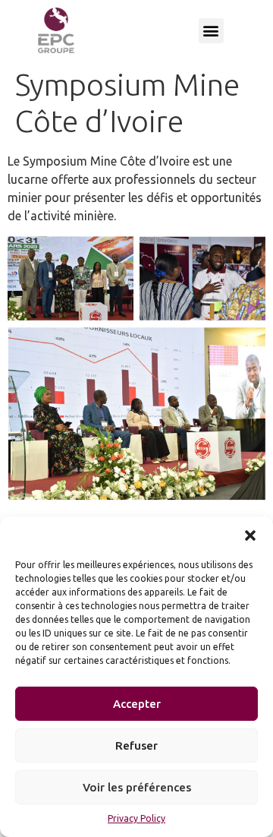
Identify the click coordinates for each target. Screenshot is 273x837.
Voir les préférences (137, 787)
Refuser (136, 745)
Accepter (137, 703)
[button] (250, 535)
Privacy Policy (136, 818)
